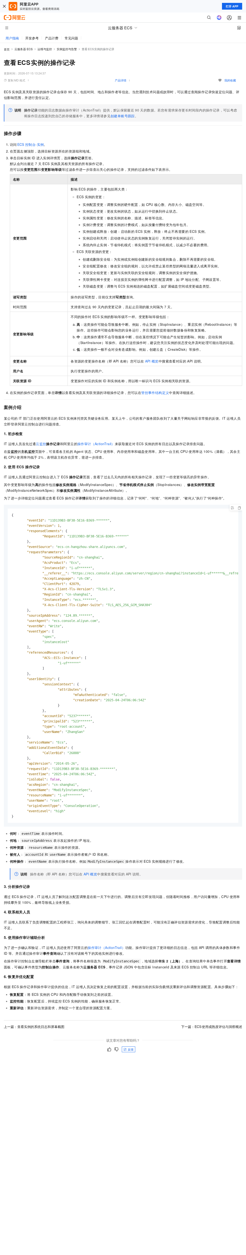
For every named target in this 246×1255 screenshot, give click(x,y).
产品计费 (51, 38)
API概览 (152, 361)
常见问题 (71, 38)
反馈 (131, 1049)
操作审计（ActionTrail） (96, 443)
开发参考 (32, 38)
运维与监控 (44, 49)
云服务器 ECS (23, 49)
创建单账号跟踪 (123, 115)
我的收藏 (230, 80)
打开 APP (232, 6)
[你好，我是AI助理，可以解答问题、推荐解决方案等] (219, 17)
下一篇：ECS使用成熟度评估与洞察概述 (211, 1026)
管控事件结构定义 (155, 392)
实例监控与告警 (67, 49)
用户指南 (12, 38)
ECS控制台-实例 (30, 144)
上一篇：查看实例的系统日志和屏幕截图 (34, 1026)
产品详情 (120, 80)
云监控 (41, 443)
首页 (7, 49)
